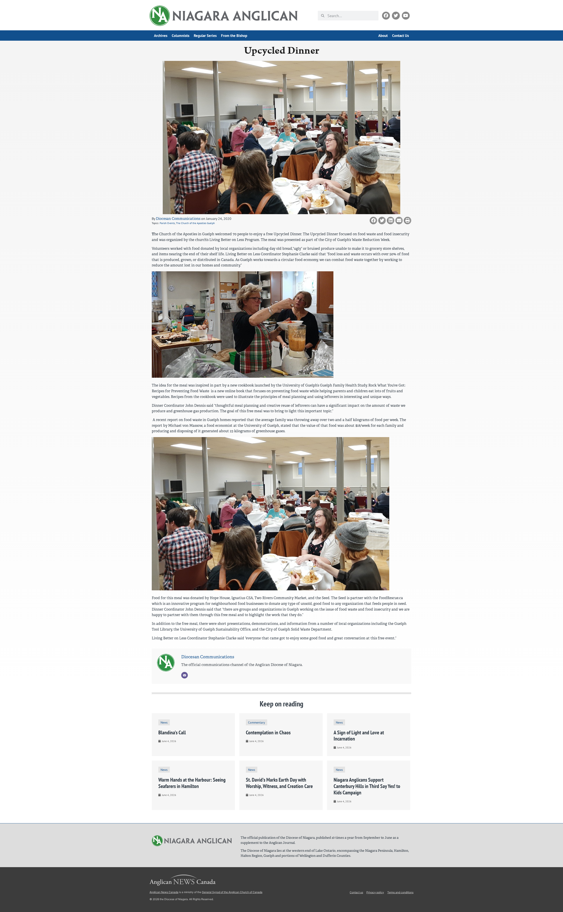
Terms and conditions (400, 892)
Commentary (256, 722)
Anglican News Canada (164, 892)
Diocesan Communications (178, 218)
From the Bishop (234, 35)
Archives (160, 35)
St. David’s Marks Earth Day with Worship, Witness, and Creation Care (279, 783)
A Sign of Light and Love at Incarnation (359, 735)
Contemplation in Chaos (268, 732)
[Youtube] (406, 16)
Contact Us (400, 35)
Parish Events (167, 223)
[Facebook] (386, 16)
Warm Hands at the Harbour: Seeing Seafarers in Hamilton (192, 783)
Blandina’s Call (172, 732)
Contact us (356, 892)
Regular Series (205, 35)
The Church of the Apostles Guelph (195, 223)
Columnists (180, 35)
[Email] (184, 675)
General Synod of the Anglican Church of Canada (232, 892)
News (164, 722)
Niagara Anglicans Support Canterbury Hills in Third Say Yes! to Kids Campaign (367, 786)
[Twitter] (396, 16)
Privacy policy (375, 892)
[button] (373, 220)
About (383, 35)
